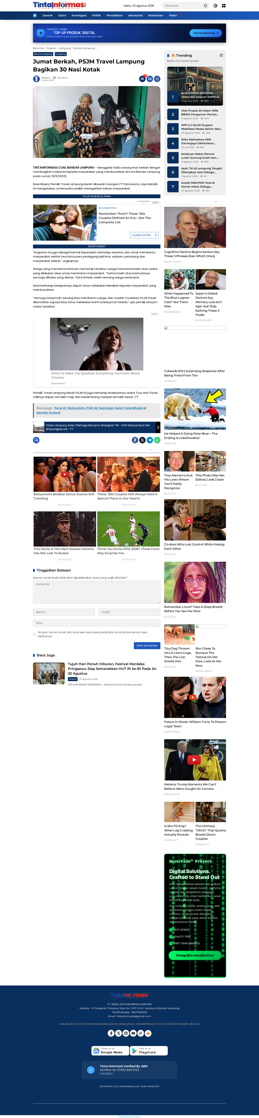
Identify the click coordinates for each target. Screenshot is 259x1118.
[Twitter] (142, 440)
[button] (205, 5)
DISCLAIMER (119, 1024)
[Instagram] (126, 1036)
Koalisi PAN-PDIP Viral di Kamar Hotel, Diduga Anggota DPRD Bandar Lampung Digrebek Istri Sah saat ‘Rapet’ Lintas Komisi (201, 185)
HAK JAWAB (136, 1024)
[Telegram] (150, 440)
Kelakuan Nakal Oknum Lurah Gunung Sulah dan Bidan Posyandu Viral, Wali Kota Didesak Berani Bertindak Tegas (199, 156)
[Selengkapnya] (221, 55)
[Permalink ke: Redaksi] (37, 78)
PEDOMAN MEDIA (98, 1024)
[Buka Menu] (223, 5)
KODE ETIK (79, 1024)
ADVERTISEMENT (179, 1024)
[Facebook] (135, 440)
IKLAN (196, 1024)
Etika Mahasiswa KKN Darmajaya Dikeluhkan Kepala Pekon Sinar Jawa (199, 141)
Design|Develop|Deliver (195, 955)
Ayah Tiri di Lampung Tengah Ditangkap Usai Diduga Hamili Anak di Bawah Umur (201, 170)
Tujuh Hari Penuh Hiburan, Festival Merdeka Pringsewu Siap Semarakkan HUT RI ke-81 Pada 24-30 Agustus (112, 669)
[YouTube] (133, 1036)
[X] (118, 1036)
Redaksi (46, 78)
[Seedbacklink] (148, 1033)
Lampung (61, 53)
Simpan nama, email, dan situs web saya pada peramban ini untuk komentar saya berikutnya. (92, 634)
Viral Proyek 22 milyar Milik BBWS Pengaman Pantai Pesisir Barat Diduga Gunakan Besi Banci (199, 112)
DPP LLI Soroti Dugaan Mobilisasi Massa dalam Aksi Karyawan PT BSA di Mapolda (201, 127)
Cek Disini (106, 1073)
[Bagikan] (157, 79)
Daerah (73, 679)
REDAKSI (65, 1024)
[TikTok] (141, 1036)
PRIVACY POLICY (156, 1024)
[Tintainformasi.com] (59, 5)
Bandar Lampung (43, 53)
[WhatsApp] (157, 440)
